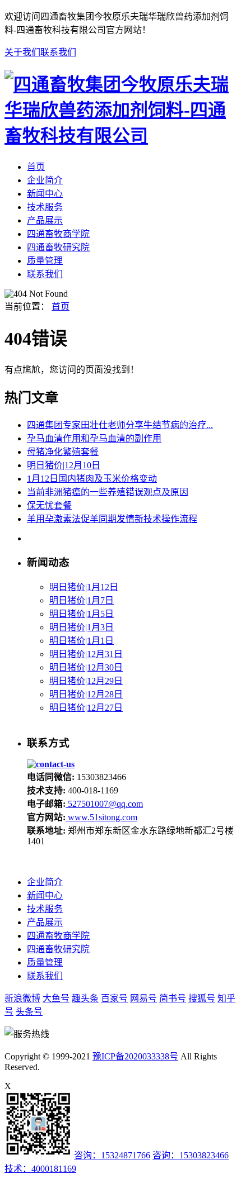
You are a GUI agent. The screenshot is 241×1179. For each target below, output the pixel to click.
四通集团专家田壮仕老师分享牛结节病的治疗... (120, 425)
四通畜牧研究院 (58, 247)
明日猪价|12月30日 (86, 667)
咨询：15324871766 (112, 1155)
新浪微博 (22, 998)
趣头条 (85, 998)
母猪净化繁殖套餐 (63, 452)
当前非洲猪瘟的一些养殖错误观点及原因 (107, 492)
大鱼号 (56, 998)
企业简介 (45, 180)
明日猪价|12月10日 (63, 465)
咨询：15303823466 (190, 1155)
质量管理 (45, 260)
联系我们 (58, 52)
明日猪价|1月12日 (83, 587)
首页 (36, 167)
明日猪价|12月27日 (86, 707)
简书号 (172, 998)
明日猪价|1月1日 (81, 640)
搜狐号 (201, 998)
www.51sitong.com (101, 817)
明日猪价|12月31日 (86, 654)
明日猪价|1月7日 (81, 600)
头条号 (29, 1011)
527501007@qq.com (104, 804)
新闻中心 (45, 193)
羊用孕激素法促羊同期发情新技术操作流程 (112, 519)
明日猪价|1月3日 (81, 627)
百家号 (114, 998)
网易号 (143, 998)
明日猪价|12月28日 (86, 694)
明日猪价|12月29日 (86, 681)
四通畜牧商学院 (58, 234)
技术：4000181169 (40, 1168)
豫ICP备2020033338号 (135, 1056)
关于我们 (22, 52)
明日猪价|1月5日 (81, 614)
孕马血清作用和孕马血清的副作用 (94, 438)
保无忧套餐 (49, 505)
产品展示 (45, 220)
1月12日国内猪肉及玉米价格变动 (92, 478)
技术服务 (45, 207)
